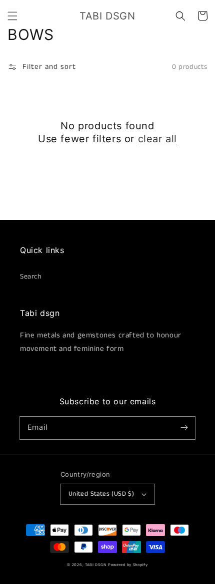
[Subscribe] (184, 428)
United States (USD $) (101, 494)
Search (31, 277)
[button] (13, 16)
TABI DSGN (95, 565)
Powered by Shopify (128, 565)
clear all (157, 139)
